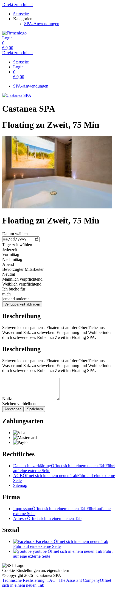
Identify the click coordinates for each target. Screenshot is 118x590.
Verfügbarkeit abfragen (22, 304)
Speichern (35, 409)
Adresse (47, 518)
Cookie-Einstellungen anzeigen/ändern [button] (35, 570)
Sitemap (20, 485)
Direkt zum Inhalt (17, 4)
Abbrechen (12, 409)
